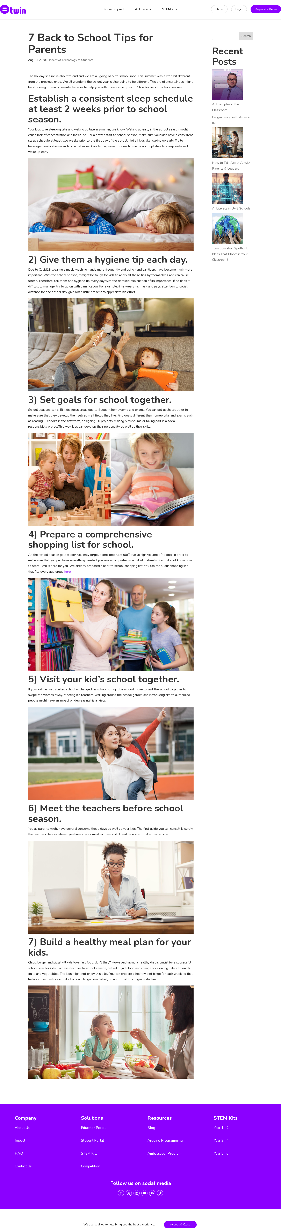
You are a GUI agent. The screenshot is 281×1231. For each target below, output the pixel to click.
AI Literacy (143, 9)
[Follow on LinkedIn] (152, 1193)
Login (239, 9)
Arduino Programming (165, 1140)
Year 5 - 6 (221, 1153)
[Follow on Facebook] (121, 1193)
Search (246, 36)
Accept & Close (180, 1224)
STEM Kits (169, 9)
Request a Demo (266, 9)
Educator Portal (93, 1127)
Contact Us (23, 1166)
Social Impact (113, 9)
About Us (22, 1127)
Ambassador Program (164, 1153)
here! (67, 571)
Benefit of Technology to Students (70, 60)
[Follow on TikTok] (160, 1193)
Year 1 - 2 (221, 1127)
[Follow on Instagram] (137, 1193)
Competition (90, 1166)
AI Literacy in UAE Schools (231, 208)
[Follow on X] (129, 1193)
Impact (20, 1140)
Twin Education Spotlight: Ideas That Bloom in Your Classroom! (230, 254)
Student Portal (92, 1140)
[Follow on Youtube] (144, 1193)
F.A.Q (19, 1153)
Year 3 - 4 (221, 1140)
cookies (99, 1224)
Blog (151, 1127)
